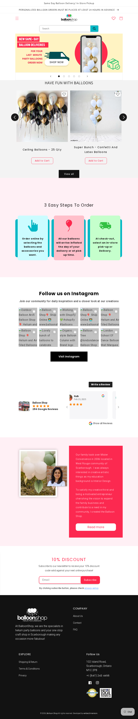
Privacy (23, 675)
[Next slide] (87, 76)
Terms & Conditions (29, 668)
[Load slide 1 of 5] (58, 76)
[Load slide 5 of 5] (79, 76)
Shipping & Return (28, 662)
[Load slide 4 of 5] (74, 76)
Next (123, 117)
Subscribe (90, 579)
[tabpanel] (42, 127)
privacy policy (91, 588)
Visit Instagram (69, 356)
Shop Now (57, 62)
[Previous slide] (50, 76)
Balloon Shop (52, 713)
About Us (78, 616)
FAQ (75, 629)
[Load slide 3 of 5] (69, 76)
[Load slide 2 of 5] (63, 76)
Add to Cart (42, 160)
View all (69, 174)
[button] (17, 18)
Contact (77, 622)
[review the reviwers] (94, 396)
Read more (96, 527)
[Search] (94, 28)
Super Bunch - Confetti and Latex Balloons (95, 149)
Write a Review (100, 384)
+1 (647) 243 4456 (98, 675)
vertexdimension (90, 713)
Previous (15, 117)
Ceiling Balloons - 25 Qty (42, 150)
